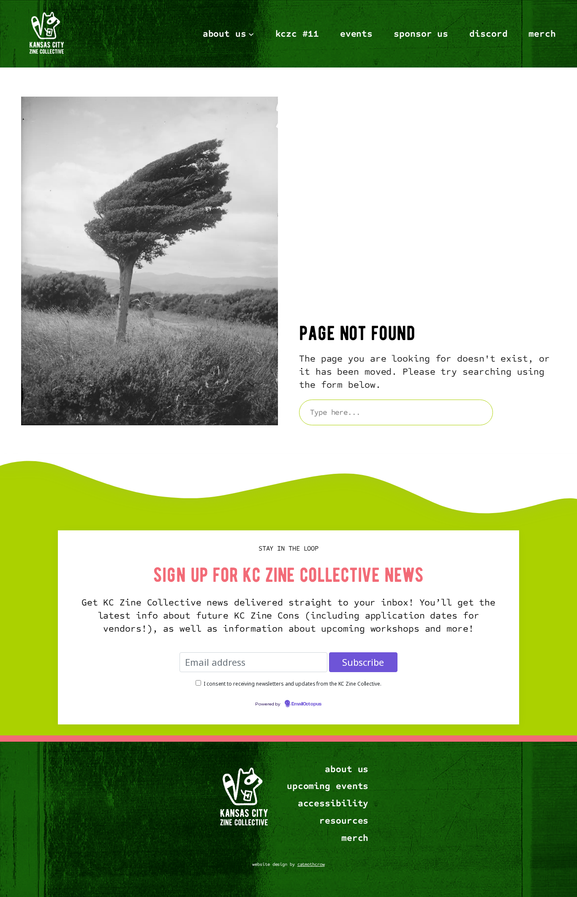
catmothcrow (311, 864)
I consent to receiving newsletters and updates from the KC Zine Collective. (292, 683)
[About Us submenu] (251, 33)
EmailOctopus (306, 704)
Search (528, 412)
